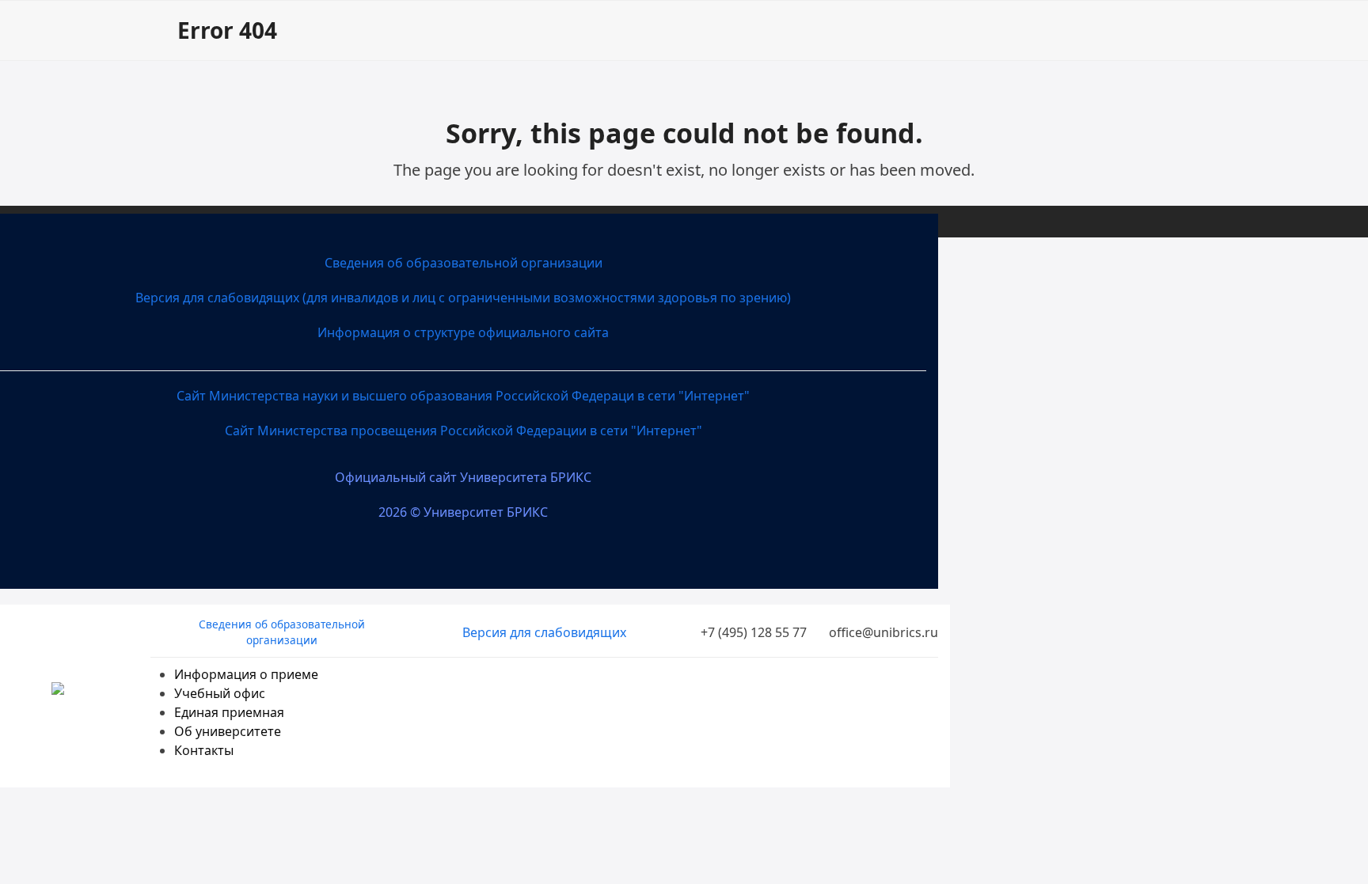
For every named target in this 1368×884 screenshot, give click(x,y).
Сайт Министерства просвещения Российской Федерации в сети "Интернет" (463, 430)
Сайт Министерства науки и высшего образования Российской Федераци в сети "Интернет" (463, 395)
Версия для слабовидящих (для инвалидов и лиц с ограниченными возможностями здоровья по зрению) (463, 297)
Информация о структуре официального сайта (463, 332)
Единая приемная (229, 712)
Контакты (204, 750)
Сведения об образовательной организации (463, 262)
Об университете (227, 731)
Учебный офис (219, 693)
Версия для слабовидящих (544, 632)
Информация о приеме (246, 674)
